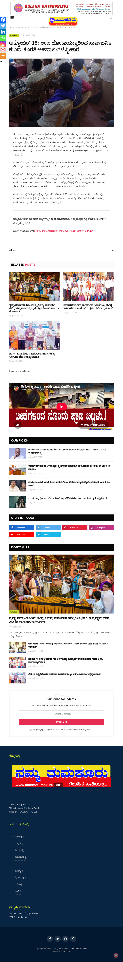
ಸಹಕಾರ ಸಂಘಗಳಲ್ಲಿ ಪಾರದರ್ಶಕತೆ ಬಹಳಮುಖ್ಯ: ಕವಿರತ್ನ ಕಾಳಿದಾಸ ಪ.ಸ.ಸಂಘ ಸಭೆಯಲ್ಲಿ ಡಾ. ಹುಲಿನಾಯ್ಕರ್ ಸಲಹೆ (88, 306)
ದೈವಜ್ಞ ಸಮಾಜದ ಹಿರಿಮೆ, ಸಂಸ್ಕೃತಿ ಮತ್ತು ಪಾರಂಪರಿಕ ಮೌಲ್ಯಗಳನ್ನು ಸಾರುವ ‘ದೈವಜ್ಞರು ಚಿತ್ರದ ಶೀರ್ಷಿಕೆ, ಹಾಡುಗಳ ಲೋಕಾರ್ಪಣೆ (34, 308)
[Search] (110, 17)
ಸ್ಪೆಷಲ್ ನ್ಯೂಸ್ (20, 877)
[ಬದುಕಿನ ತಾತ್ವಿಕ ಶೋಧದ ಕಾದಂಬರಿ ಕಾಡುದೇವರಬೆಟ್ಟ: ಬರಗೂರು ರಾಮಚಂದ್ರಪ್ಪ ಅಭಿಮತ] (34, 335)
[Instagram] (3, 44)
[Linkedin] (3, 32)
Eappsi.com (67, 951)
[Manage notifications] (116, 955)
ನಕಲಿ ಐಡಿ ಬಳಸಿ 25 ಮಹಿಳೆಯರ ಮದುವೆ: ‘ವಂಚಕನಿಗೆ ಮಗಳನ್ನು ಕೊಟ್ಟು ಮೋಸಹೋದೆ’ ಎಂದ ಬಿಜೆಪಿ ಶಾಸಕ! (69, 483)
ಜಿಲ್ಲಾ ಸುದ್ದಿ (19, 850)
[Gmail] (3, 50)
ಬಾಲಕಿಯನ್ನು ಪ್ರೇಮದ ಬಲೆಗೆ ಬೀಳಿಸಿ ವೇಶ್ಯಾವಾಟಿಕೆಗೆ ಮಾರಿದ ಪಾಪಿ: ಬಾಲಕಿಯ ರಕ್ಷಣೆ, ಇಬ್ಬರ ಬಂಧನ (68, 498)
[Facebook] (3, 20)
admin (12, 250)
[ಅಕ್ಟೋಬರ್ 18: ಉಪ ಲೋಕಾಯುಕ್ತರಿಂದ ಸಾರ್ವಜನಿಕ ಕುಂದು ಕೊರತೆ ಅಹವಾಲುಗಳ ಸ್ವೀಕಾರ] (61, 93)
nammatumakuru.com (78, 948)
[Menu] (12, 17)
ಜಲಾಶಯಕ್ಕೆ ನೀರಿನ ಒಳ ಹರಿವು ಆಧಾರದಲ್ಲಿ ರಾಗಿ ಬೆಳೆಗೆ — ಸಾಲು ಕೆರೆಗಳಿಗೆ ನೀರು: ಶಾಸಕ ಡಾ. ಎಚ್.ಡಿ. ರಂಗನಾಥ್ (68, 645)
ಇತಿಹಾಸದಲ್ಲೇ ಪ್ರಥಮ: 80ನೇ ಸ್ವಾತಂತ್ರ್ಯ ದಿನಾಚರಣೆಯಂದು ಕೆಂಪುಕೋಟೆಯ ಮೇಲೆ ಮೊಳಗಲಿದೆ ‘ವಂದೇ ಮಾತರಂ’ (69, 467)
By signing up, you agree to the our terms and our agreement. (63, 729)
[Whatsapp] (3, 38)
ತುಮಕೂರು (13, 35)
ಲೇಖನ (18, 891)
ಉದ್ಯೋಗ (19, 870)
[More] (3, 56)
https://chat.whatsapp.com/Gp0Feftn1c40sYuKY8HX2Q (63, 230)
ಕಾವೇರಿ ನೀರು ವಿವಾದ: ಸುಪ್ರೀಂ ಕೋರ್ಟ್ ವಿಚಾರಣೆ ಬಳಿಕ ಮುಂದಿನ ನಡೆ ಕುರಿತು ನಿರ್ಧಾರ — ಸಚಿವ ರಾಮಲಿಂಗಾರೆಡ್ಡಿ (67, 451)
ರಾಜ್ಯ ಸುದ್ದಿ (19, 843)
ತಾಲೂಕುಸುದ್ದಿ (20, 856)
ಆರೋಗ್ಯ (18, 884)
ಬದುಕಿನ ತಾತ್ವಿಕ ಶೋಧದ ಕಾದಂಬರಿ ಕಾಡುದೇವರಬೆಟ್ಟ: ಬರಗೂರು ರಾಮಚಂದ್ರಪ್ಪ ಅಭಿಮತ (32, 355)
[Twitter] (3, 26)
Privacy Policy (78, 729)
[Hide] (1, 61)
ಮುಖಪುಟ (19, 836)
